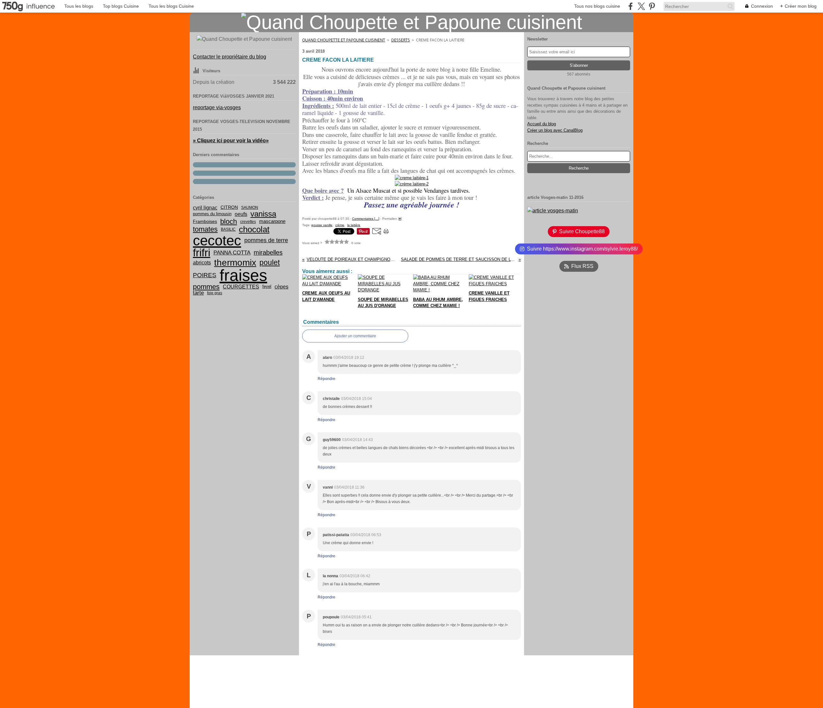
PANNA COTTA (231, 252)
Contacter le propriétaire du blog (229, 56)
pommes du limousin (212, 214)
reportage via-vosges (217, 107)
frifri (201, 252)
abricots (202, 262)
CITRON (229, 207)
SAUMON (249, 207)
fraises (243, 275)
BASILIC (228, 229)
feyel (266, 287)
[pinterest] (652, 6)
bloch (228, 221)
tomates (205, 229)
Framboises (205, 221)
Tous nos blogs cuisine (597, 6)
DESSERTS (400, 40)
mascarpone (272, 221)
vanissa (263, 214)
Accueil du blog (541, 123)
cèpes (281, 286)
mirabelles (268, 253)
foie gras (214, 293)
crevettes (248, 222)
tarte (198, 293)
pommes (206, 286)
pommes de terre (266, 240)
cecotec (217, 241)
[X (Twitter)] (641, 6)
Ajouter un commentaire (355, 336)
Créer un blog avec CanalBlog (555, 130)
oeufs (241, 214)
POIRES (204, 275)
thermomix (235, 262)
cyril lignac (205, 207)
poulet (269, 262)
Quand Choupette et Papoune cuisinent (343, 40)
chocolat (254, 229)
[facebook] (631, 6)
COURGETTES (241, 286)
